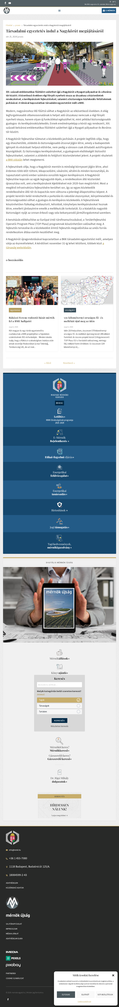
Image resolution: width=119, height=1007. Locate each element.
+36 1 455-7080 (18, 858)
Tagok (41, 700)
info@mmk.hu (15, 850)
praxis (20, 36)
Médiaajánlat (12, 933)
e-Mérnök (110, 10)
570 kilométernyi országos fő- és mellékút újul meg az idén (83, 319)
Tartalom (43, 711)
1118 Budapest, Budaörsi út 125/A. (29, 866)
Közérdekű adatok (15, 887)
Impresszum (11, 928)
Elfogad (66, 994)
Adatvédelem (12, 883)
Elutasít (85, 994)
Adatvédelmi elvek (14, 938)
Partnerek (11, 973)
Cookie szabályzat (84, 1001)
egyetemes (15, 310)
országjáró (70, 310)
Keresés (59, 720)
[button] (113, 975)
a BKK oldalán (14, 159)
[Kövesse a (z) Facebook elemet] (5, 3)
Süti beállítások (105, 994)
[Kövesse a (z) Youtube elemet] (9, 3)
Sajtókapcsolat (14, 924)
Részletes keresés (59, 726)
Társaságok (44, 705)
